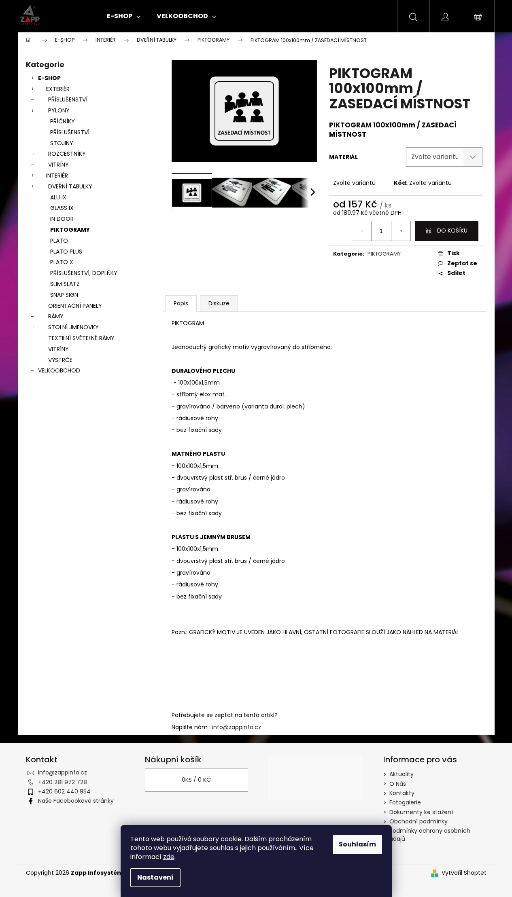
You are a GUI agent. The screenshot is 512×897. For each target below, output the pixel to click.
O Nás (397, 784)
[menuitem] (124, 16)
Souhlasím (357, 844)
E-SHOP (49, 78)
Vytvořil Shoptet (464, 873)
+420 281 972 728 (62, 782)
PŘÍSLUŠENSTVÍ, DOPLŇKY (83, 273)
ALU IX (58, 197)
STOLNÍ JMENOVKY (73, 327)
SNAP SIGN (64, 295)
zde (168, 856)
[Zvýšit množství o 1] (400, 231)
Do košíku (452, 230)
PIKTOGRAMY (70, 230)
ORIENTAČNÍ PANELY (75, 306)
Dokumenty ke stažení (421, 812)
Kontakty (401, 793)
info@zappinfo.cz (236, 727)
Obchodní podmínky (418, 821)
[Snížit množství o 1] (362, 231)
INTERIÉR (57, 175)
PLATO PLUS (66, 252)
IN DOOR (62, 219)
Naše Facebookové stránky (76, 801)
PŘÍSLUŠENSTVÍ (67, 99)
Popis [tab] (181, 303)
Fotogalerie (405, 802)
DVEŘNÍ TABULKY (70, 186)
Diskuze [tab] (218, 303)
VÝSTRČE (60, 360)
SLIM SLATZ (65, 284)
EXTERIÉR (58, 89)
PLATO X (61, 262)
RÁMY (56, 316)
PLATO (59, 241)
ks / (196, 780)
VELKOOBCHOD (59, 370)
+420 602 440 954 (64, 791)
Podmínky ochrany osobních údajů (429, 834)
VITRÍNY (58, 165)
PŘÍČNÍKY (62, 121)
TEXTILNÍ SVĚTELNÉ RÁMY (81, 338)
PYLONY (59, 110)
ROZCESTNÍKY (67, 154)
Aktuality (401, 774)
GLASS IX (62, 208)
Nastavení (155, 877)
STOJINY (61, 143)
